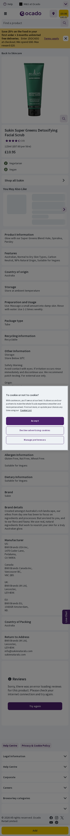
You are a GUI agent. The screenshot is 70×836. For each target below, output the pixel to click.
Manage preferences (35, 439)
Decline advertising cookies (35, 430)
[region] (35, 418)
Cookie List (26, 410)
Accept (35, 421)
